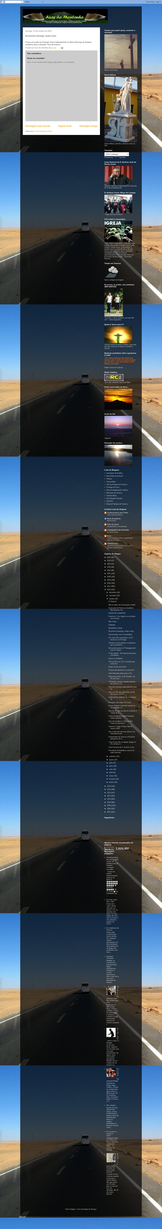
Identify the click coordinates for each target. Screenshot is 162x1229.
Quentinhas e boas (115, 628)
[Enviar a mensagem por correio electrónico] (62, 48)
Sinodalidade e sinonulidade (117, 526)
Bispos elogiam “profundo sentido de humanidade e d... (121, 707)
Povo (109, 536)
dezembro (113, 592)
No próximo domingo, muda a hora (121, 631)
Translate (122, 157)
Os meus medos (112, 532)
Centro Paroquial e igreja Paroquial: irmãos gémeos (121, 717)
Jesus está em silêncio (115, 515)
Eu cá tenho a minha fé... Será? (111, 1134)
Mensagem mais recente (37, 126)
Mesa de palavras (114, 519)
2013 (109, 793)
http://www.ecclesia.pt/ (114, 476)
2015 (109, 786)
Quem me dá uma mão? (117, 667)
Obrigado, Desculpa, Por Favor (119, 702)
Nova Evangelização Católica (117, 490)
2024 (109, 564)
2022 (109, 570)
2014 (109, 789)
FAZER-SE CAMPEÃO (116, 613)
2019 (109, 580)
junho (111, 766)
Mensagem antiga (88, 126)
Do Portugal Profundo (114, 498)
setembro (112, 756)
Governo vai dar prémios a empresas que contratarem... (122, 644)
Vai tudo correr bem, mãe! (111, 901)
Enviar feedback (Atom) (43, 131)
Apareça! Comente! (110, 957)
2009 (109, 805)
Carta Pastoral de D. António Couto (121, 747)
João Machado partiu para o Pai (120, 673)
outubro (112, 599)
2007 (109, 812)
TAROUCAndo (112, 544)
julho (111, 763)
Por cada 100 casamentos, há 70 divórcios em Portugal (120, 639)
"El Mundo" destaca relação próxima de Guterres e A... (121, 683)
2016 (109, 590)
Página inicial (65, 126)
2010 (109, 802)
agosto (112, 760)
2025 (109, 560)
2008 (109, 809)
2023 (109, 567)
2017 (109, 586)
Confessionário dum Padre (117, 513)
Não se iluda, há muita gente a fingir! (121, 605)
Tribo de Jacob (113, 524)
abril (111, 772)
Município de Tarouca (114, 493)
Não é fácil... (113, 621)
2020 (109, 577)
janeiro (111, 782)
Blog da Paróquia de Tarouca (117, 504)
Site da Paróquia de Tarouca (116, 484)
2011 (109, 799)
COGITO (109, 501)
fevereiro (112, 779)
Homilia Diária (111, 496)
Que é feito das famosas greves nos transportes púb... (121, 733)
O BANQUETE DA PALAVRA (118, 530)
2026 (109, 557)
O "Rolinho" (112, 601)
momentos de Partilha (114, 473)
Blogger (93, 1209)
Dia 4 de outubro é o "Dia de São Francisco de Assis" (120, 722)
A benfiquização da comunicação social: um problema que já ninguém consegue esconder (112, 863)
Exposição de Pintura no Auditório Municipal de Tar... (120, 609)
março (111, 776)
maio (111, 769)
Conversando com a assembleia (120, 634)
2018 (109, 583)
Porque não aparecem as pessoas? (121, 670)
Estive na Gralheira (115, 658)
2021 (109, 573)
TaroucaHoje (111, 482)
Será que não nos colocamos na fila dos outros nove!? (121, 693)
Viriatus (109, 479)
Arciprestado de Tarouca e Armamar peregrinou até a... (121, 738)
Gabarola (111, 625)
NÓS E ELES (111, 521)
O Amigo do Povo (112, 487)
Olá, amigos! (111, 1105)
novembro (113, 595)
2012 (109, 796)
